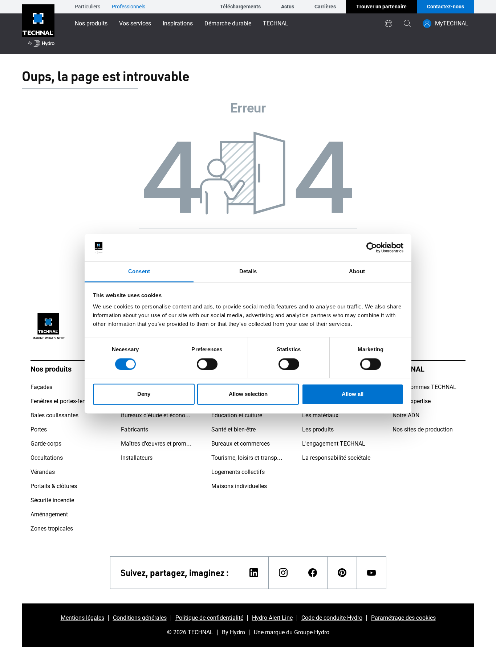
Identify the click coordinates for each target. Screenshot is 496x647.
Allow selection (248, 394)
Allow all (352, 394)
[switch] (207, 364)
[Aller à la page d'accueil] (38, 27)
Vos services (135, 23)
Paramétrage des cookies (403, 617)
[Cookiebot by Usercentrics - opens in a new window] (371, 247)
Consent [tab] (139, 272)
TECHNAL (275, 23)
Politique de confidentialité (209, 617)
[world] (388, 23)
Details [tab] (248, 272)
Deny (143, 394)
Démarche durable (227, 23)
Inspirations (178, 23)
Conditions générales (140, 617)
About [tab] (357, 272)
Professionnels (128, 6)
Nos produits (91, 23)
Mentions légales (82, 617)
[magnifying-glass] (407, 23)
